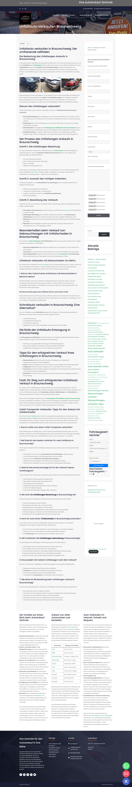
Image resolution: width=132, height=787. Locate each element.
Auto (47, 123)
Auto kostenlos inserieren (96, 336)
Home (20, 3)
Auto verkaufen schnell (101, 374)
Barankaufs (38, 695)
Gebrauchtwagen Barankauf (93, 388)
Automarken (71, 627)
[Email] (126, 773)
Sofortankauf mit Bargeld (99, 407)
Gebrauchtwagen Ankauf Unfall (93, 386)
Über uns (64, 15)
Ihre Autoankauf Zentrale (96, 2)
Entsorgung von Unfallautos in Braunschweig (59, 127)
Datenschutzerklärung (107, 784)
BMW (53, 653)
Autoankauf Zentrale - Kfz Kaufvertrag (97, 549)
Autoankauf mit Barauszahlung (93, 327)
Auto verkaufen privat (92, 374)
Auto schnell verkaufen (96, 348)
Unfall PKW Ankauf (91, 411)
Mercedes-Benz (57, 656)
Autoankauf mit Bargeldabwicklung (94, 330)
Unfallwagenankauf (91, 413)
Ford (53, 667)
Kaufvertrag (65, 210)
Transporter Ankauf (86, 15)
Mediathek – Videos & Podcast (97, 259)
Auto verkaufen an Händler (93, 354)
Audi (53, 649)
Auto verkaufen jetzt (55, 743)
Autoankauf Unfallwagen (102, 334)
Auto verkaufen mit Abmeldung (93, 361)
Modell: (91, 445)
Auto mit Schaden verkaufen (96, 343)
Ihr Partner (52, 745)
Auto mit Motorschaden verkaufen (97, 339)
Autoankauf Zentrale (24, 784)
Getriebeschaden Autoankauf (96, 265)
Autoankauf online (91, 334)
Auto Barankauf (92, 299)
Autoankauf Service (94, 293)
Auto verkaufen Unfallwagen (101, 377)
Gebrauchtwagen (35, 241)
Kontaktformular (54, 752)
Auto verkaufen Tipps (92, 377)
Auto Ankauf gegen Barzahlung (103, 323)
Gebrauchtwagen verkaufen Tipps (96, 402)
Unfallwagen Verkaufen (94, 418)
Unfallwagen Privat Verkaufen (93, 415)
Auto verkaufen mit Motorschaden (98, 288)
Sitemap (90, 749)
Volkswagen (56, 660)
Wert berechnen (98, 465)
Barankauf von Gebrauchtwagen (94, 379)
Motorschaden (44, 264)
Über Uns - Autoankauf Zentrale (96, 743)
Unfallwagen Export (99, 413)
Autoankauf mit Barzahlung (95, 332)
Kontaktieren (38, 765)
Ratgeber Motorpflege (94, 276)
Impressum (91, 747)
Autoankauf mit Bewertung (96, 270)
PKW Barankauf (91, 407)
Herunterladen (93, 551)
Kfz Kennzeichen (53, 750)
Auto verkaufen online (98, 366)
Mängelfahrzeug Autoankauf (96, 285)
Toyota (54, 663)
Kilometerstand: (94, 458)
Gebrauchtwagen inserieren (98, 390)
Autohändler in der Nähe (95, 279)
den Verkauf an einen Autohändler (102, 715)
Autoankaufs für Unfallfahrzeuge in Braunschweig (63, 398)
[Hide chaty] (126, 781)
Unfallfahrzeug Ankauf (99, 409)
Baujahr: (91, 451)
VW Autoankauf (92, 268)
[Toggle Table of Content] (27, 43)
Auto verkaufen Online (94, 296)
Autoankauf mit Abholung (95, 282)
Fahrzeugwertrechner (101, 15)
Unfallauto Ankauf (91, 409)
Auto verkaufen (96, 351)
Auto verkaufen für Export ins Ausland (95, 359)
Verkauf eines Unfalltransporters (31, 416)
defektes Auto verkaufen (94, 383)
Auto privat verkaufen (95, 346)
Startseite (55, 15)
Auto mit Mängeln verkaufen (95, 341)
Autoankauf (92, 323)
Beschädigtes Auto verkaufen (97, 273)
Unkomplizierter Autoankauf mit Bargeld (95, 420)
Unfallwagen (37, 65)
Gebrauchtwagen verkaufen (96, 305)
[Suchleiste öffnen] (112, 15)
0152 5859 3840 (75, 753)
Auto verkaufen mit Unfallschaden (94, 363)
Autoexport (64, 254)
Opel (53, 671)
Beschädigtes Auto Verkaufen (96, 381)
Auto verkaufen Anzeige (96, 357)
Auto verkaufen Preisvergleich (93, 371)
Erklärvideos (34, 172)
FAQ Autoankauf (92, 308)
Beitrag (72, 15)
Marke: (91, 439)
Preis (60, 170)
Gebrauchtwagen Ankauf (95, 290)
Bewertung (59, 150)
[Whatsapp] (126, 766)
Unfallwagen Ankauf (94, 302)
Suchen (90, 231)
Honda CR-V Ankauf (94, 262)
